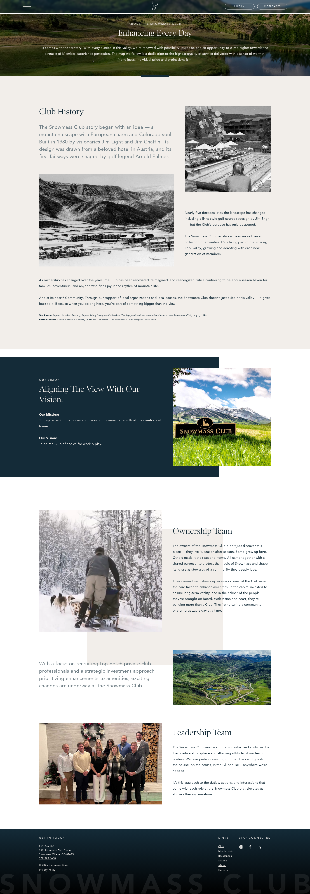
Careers (223, 870)
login (239, 6)
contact (272, 6)
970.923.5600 (47, 858)
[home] (155, 6)
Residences (225, 855)
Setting (222, 860)
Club (221, 846)
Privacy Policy (47, 869)
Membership (225, 851)
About (222, 865)
